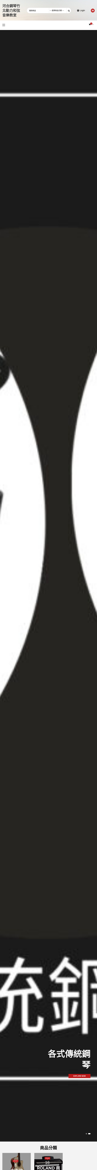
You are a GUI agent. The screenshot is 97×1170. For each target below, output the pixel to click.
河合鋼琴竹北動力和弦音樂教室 (11, 10)
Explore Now (79, 1076)
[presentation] (3, 535)
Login (82, 10)
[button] (86, 1134)
